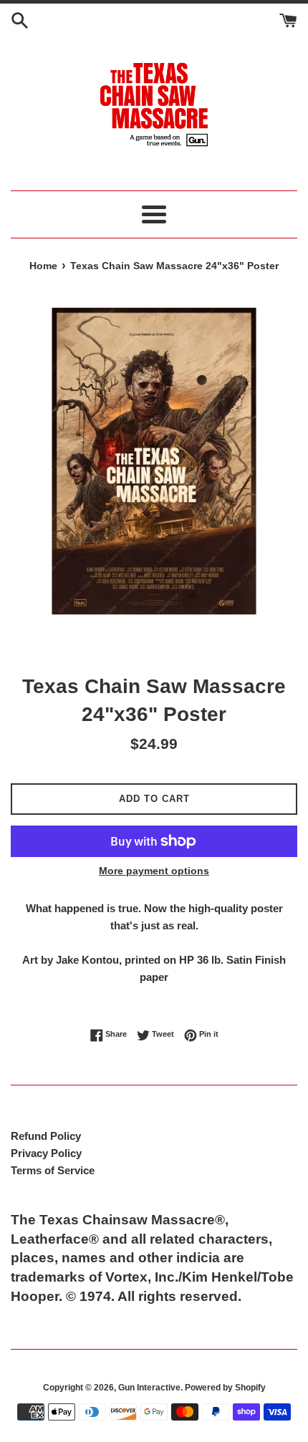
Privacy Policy (46, 1153)
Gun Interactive (149, 1388)
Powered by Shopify (225, 1388)
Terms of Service (53, 1170)
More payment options (154, 870)
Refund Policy (46, 1136)
